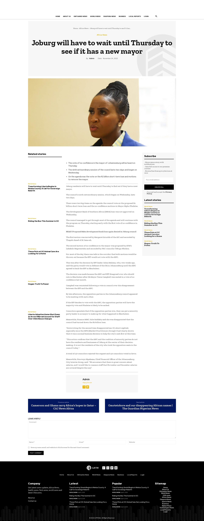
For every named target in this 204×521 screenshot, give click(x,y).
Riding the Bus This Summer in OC (43, 221)
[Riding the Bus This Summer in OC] (45, 205)
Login (146, 16)
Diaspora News (109, 16)
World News (95, 16)
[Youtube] (115, 467)
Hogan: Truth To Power (38, 284)
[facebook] (84, 386)
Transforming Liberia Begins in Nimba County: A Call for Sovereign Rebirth (44, 188)
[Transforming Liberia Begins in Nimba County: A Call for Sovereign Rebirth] (45, 170)
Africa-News (84, 28)
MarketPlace (166, 506)
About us (31, 498)
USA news (166, 495)
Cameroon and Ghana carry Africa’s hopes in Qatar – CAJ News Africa (63, 407)
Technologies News (166, 508)
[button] (156, 17)
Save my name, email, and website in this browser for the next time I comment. (60, 447)
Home (58, 16)
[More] (112, 67)
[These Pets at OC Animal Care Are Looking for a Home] (45, 236)
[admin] (74, 383)
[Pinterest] (102, 67)
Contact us (32, 501)
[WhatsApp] (107, 67)
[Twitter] (97, 67)
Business (122, 16)
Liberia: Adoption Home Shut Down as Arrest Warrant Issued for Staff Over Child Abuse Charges (44, 316)
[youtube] (87, 386)
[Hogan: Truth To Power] (45, 268)
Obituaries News (80, 16)
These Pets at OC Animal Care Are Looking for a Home (43, 252)
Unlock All (159, 187)
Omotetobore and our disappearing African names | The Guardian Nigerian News (140, 407)
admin (91, 58)
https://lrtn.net (87, 382)
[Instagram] (107, 467)
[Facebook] (92, 67)
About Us (67, 16)
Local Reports (135, 16)
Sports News (166, 501)
